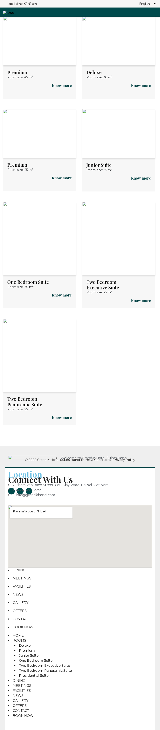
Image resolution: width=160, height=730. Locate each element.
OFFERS (20, 611)
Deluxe (94, 72)
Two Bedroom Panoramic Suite (24, 402)
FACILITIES (22, 586)
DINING (19, 570)
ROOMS (19, 641)
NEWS (18, 595)
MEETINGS (22, 578)
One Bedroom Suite (28, 282)
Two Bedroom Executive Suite (102, 285)
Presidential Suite (34, 676)
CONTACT (21, 619)
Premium (17, 72)
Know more (62, 85)
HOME (18, 635)
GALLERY (20, 603)
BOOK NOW (23, 627)
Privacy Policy (124, 460)
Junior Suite (99, 165)
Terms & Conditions (96, 460)
